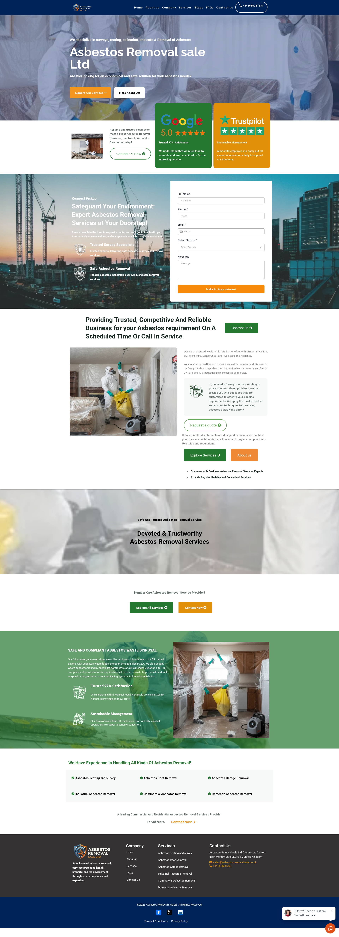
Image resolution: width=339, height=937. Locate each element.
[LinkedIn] (180, 912)
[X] (169, 912)
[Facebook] (158, 912)
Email (182, 224)
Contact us (224, 7)
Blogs (199, 7)
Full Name (184, 193)
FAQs (209, 7)
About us (152, 7)
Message (183, 256)
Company (169, 7)
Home (138, 7)
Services (185, 7)
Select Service (188, 240)
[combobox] (221, 247)
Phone (183, 209)
